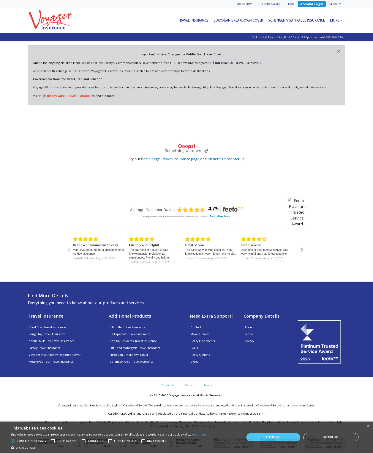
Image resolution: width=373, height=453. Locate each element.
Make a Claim (200, 334)
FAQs (291, 3)
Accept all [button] (273, 437)
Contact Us (167, 385)
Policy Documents (203, 341)
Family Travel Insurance (45, 348)
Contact (196, 327)
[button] (108, 447)
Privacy (249, 341)
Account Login (311, 4)
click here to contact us (224, 159)
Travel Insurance (193, 20)
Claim (244, 3)
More (334, 20)
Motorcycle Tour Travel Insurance (51, 362)
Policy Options (200, 355)
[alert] (186, 437)
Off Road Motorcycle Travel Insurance (135, 348)
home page (150, 159)
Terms (249, 334)
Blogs (194, 362)
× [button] (368, 426)
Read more (199, 434)
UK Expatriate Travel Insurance (130, 334)
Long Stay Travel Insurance (47, 334)
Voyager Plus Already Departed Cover (55, 355)
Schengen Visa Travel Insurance (296, 20)
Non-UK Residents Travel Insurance (133, 341)
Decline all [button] (331, 437)
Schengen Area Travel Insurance (131, 362)
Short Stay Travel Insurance (47, 327)
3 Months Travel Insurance (127, 327)
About (249, 327)
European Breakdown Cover (238, 20)
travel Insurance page (181, 159)
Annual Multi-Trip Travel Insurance (51, 341)
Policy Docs (270, 3)
